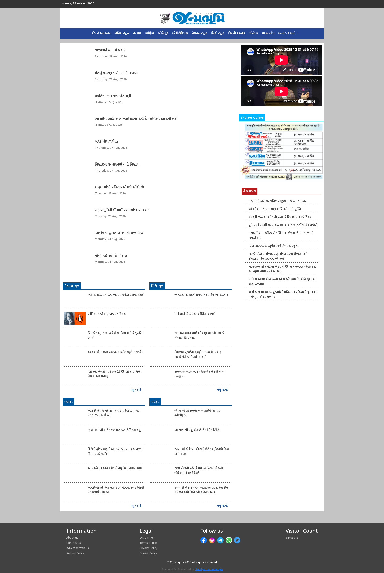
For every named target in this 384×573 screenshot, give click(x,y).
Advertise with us (77, 548)
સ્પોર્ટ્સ (149, 33)
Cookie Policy (148, 553)
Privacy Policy (148, 548)
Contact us (73, 543)
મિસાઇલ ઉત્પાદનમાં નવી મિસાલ (117, 164)
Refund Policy (75, 553)
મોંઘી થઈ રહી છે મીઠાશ (111, 256)
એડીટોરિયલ (180, 33)
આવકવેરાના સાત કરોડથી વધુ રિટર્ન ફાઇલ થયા (115, 469)
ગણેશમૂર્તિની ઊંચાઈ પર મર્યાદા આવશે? (122, 210)
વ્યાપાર (137, 33)
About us (72, 537)
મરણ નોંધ (268, 33)
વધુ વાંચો (136, 390)
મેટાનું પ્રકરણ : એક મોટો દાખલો (116, 73)
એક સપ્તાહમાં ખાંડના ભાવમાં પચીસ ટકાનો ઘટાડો (116, 295)
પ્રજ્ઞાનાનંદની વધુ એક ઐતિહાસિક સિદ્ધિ (196, 430)
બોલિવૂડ (163, 33)
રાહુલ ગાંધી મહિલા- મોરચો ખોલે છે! (119, 187)
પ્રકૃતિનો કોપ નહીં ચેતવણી (113, 96)
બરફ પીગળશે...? (107, 141)
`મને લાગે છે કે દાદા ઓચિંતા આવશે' (195, 314)
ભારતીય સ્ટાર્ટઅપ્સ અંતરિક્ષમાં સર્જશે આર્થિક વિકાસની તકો (136, 119)
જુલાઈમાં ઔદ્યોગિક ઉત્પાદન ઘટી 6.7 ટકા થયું (114, 430)
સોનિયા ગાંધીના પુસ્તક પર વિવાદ (107, 314)
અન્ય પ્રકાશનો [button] (287, 33)
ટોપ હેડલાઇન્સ (101, 33)
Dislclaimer (147, 537)
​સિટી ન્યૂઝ (217, 33)
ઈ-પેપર (253, 33)
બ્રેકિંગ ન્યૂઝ (121, 33)
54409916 (292, 537)
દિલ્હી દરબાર (236, 33)
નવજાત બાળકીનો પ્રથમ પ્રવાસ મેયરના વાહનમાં (201, 295)
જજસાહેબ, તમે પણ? (110, 50)
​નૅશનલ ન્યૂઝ (199, 33)
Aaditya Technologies (209, 569)
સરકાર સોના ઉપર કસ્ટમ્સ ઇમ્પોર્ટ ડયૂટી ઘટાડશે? (115, 353)
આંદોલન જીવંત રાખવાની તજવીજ (119, 233)
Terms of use (148, 543)
